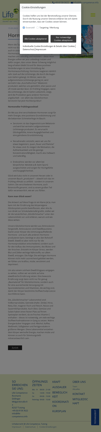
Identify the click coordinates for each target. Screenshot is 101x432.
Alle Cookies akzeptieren (36, 38)
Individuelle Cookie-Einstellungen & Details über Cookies (49, 46)
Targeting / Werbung (49, 27)
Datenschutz (28, 49)
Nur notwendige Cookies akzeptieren (63, 39)
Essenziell (30, 27)
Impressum (41, 49)
